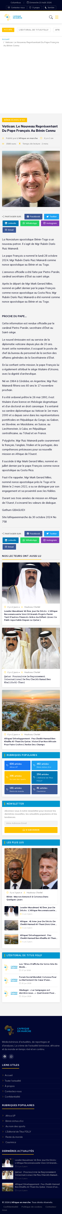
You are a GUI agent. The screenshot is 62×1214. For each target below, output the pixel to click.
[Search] (51, 17)
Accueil (8, 29)
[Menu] (56, 17)
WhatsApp (31, 223)
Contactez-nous (18, 7)
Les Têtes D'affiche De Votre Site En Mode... (38, 965)
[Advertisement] (31, 80)
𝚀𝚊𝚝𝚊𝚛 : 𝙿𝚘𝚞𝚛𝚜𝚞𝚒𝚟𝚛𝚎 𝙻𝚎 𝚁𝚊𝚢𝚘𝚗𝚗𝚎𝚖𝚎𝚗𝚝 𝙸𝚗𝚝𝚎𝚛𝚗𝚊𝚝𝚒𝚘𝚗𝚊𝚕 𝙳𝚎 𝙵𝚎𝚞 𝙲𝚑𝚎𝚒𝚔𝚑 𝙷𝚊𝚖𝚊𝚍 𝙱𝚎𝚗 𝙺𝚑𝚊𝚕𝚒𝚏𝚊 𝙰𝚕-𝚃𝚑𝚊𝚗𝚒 (27, 679)
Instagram (51, 223)
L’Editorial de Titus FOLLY (34, 30)
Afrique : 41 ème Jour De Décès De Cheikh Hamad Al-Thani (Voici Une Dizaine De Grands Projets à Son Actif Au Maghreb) (38, 923)
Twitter (53, 216)
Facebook (35, 216)
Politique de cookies (32, 1206)
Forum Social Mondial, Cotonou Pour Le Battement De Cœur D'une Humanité (37, 979)
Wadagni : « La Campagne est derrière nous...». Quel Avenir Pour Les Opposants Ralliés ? (36, 992)
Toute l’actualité (13, 1080)
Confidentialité (12, 1096)
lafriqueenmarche (17, 517)
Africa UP (11, 1115)
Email (11, 230)
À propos (36, 7)
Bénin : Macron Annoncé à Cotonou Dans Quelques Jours (27, 898)
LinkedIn (12, 223)
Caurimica (11, 1142)
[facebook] (4, 1056)
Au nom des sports (15, 1126)
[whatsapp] (11, 1056)
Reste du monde (14, 1137)
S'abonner (32, 830)
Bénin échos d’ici (14, 120)
